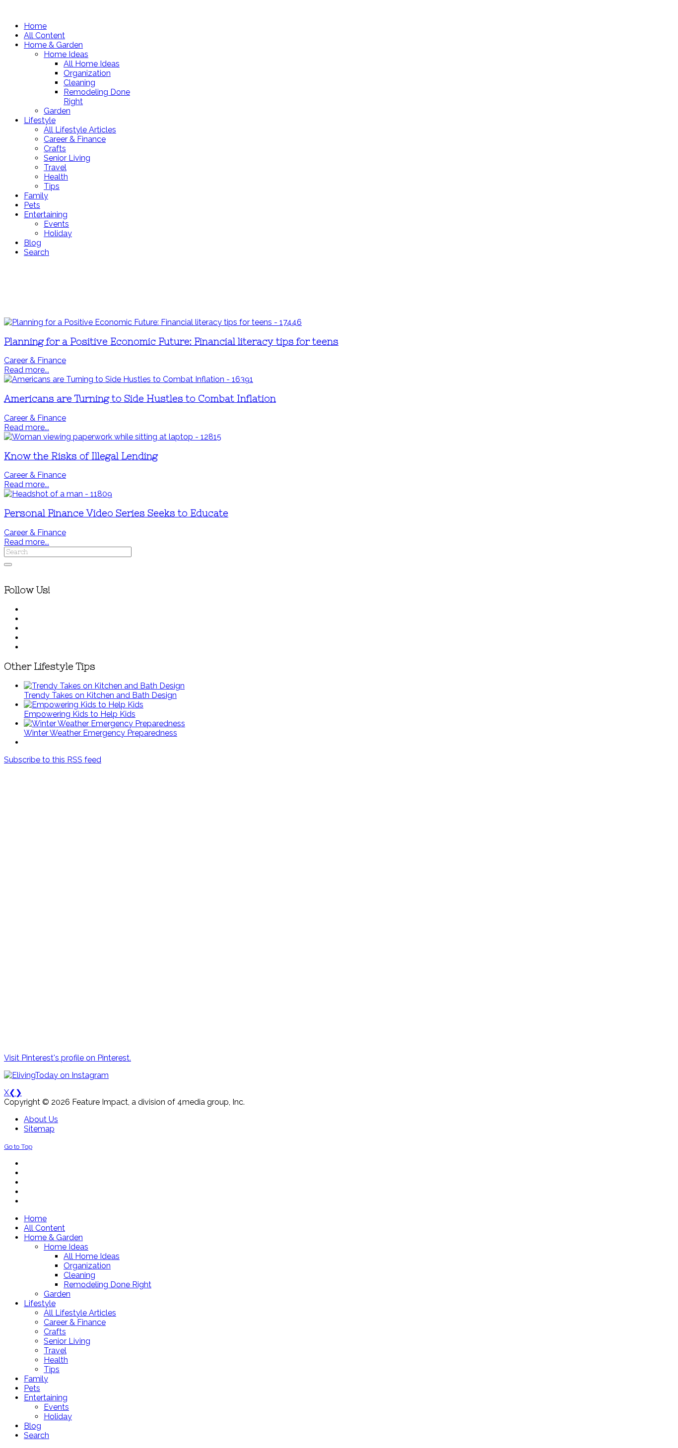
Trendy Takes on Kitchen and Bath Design (100, 695)
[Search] (8, 564)
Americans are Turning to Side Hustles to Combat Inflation (140, 398)
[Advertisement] (294, 287)
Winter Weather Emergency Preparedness (100, 733)
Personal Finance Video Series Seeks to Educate (116, 513)
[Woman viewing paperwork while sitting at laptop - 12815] (112, 436)
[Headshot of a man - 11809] (58, 494)
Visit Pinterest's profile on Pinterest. (67, 1058)
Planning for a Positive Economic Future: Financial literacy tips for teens (171, 341)
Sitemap (39, 1128)
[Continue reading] (104, 686)
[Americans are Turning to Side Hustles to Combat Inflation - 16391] (128, 379)
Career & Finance (35, 360)
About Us (41, 1119)
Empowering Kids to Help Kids (80, 714)
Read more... (26, 370)
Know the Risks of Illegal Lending (81, 456)
